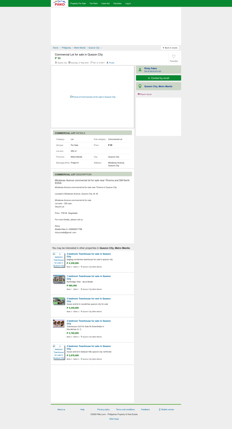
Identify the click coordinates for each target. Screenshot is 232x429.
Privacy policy (103, 409)
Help (82, 409)
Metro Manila (80, 47)
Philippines (66, 47)
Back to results (170, 47)
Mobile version (167, 409)
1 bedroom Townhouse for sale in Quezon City (89, 277)
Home (55, 47)
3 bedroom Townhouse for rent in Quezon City (89, 300)
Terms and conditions (125, 409)
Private (111, 62)
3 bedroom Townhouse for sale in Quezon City (89, 255)
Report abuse (146, 94)
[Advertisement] (116, 26)
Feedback (145, 409)
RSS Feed (114, 418)
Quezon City (93, 47)
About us (61, 409)
